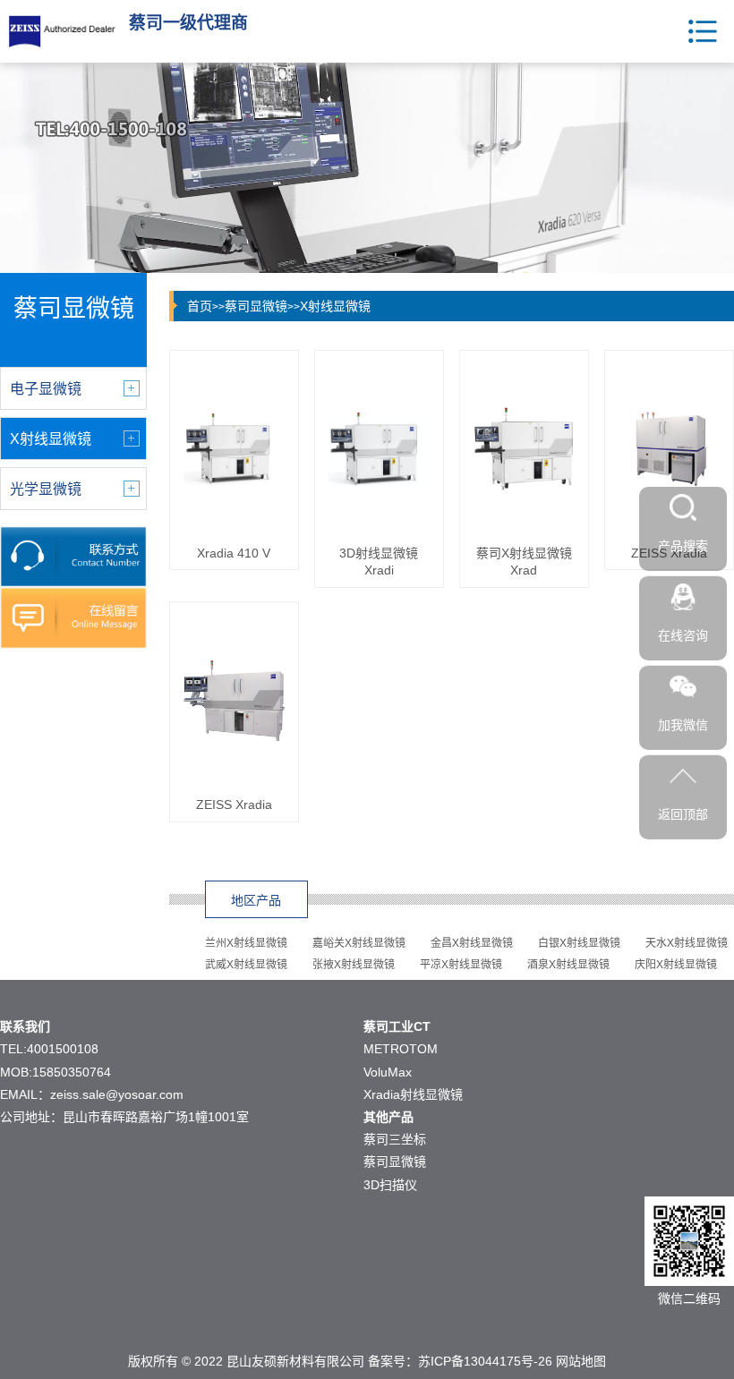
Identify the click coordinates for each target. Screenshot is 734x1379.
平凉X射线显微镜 (461, 964)
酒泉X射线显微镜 (568, 964)
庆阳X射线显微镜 (676, 964)
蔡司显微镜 (256, 306)
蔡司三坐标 (394, 1139)
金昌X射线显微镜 (472, 943)
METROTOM (400, 1049)
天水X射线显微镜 (686, 943)
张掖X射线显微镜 (353, 964)
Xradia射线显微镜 (413, 1094)
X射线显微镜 (335, 306)
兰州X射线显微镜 (246, 943)
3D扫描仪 (390, 1185)
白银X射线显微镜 (579, 943)
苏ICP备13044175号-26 (485, 1361)
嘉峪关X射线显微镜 (358, 943)
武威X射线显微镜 (246, 964)
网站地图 (581, 1361)
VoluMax (387, 1072)
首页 (199, 306)
